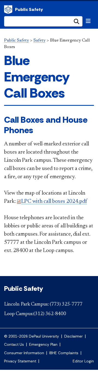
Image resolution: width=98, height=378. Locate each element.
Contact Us (14, 344)
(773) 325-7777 (66, 304)
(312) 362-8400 (49, 314)
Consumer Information (24, 353)
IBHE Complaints (63, 353)
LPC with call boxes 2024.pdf (54, 201)
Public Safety (8, 9)
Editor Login (83, 361)
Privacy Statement (20, 361)
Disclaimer (73, 336)
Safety (39, 40)
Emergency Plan (43, 344)
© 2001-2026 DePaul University (31, 336)
